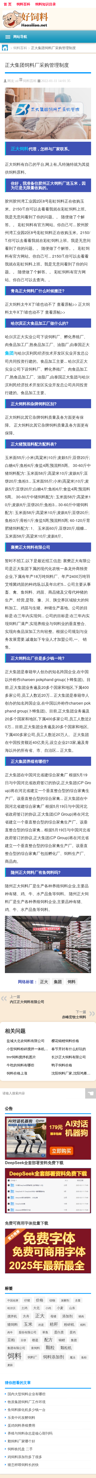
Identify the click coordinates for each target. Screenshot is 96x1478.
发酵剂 (65, 1300)
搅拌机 (12, 1316)
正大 (15, 148)
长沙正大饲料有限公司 (68, 1056)
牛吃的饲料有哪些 (20, 1064)
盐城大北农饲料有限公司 (26, 1040)
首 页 (8, 3)
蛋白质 (59, 1332)
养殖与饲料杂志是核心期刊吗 (30, 1433)
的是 (41, 1324)
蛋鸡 (73, 1332)
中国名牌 (12, 1300)
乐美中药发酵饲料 (21, 1417)
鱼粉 (84, 1357)
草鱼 (45, 1332)
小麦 (60, 1307)
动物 (52, 1300)
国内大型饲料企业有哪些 (27, 1393)
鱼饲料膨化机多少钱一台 (27, 1409)
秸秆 (54, 1324)
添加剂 (67, 1315)
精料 (83, 1324)
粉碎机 (69, 1324)
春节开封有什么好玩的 (68, 1048)
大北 (36, 1307)
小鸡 (48, 1308)
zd (16, 81)
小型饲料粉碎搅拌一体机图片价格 (28, 1048)
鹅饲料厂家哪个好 (21, 1440)
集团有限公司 (16, 1348)
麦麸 (10, 1365)
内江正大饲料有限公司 (27, 1001)
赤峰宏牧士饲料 (74, 1016)
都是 (35, 1340)
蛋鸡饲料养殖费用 (21, 1425)
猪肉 (81, 1316)
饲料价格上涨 (17, 1073)
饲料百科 (23, 3)
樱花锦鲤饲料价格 (65, 1040)
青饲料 (35, 1348)
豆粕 (11, 1339)
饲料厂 (32, 1357)
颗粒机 (66, 1347)
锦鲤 (62, 1340)
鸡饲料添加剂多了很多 (25, 1456)
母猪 (53, 1316)
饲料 (24, 148)
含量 (77, 1300)
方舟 (26, 1316)
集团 (9, 353)
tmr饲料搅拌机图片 (21, 1056)
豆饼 (23, 1340)
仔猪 (27, 1300)
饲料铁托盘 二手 (20, 1448)
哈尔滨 (11, 1308)
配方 (48, 1339)
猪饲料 (12, 1324)
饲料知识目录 (45, 3)
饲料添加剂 (53, 1356)
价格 (39, 1299)
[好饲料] (48, 19)
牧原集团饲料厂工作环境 (27, 1401)
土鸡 (24, 1308)
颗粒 (50, 1347)
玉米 (28, 1324)
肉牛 (10, 1332)
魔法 (72, 1357)
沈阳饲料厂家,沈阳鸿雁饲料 (72, 1073)
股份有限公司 (27, 1332)
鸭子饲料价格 (61, 1064)
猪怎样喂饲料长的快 (23, 1464)
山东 (72, 1308)
